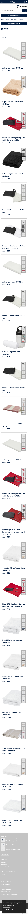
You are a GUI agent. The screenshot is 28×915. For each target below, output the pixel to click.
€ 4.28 (6, 573)
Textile (7, 20)
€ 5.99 (6, 537)
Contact (3, 874)
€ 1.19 (6, 71)
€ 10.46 (6, 717)
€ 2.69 (6, 393)
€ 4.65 (6, 463)
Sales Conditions (5, 884)
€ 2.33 (6, 285)
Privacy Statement (6, 889)
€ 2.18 (6, 251)
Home (2, 20)
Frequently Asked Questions (8, 867)
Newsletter (4, 864)
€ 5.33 (6, 645)
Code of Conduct (5, 891)
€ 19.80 (6, 825)
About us (3, 862)
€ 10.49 (6, 753)
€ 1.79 (6, 321)
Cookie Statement (5, 887)
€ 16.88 (6, 789)
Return (2, 877)
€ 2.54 (6, 357)
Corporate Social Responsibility (9, 894)
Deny (12, 909)
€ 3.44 (6, 429)
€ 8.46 (6, 681)
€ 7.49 (6, 609)
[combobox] (11, 10)
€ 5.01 (6, 499)
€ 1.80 (6, 215)
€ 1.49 (6, 179)
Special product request (14, 15)
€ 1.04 (6, 143)
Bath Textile (14, 20)
